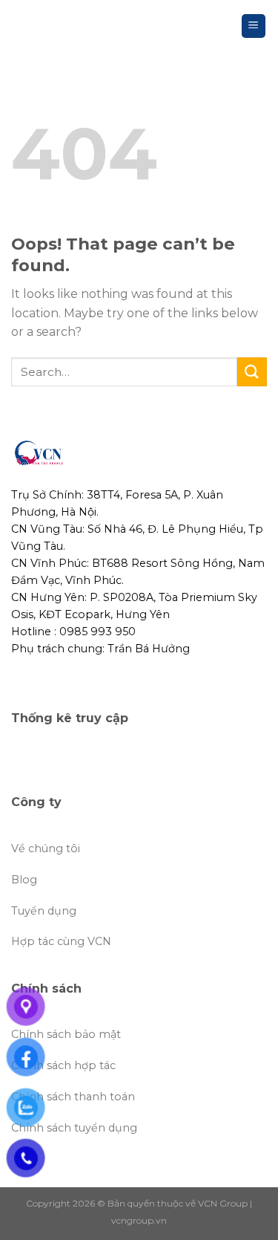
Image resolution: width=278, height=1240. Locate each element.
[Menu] (254, 26)
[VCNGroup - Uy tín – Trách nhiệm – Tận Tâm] (50, 26)
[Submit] (252, 371)
